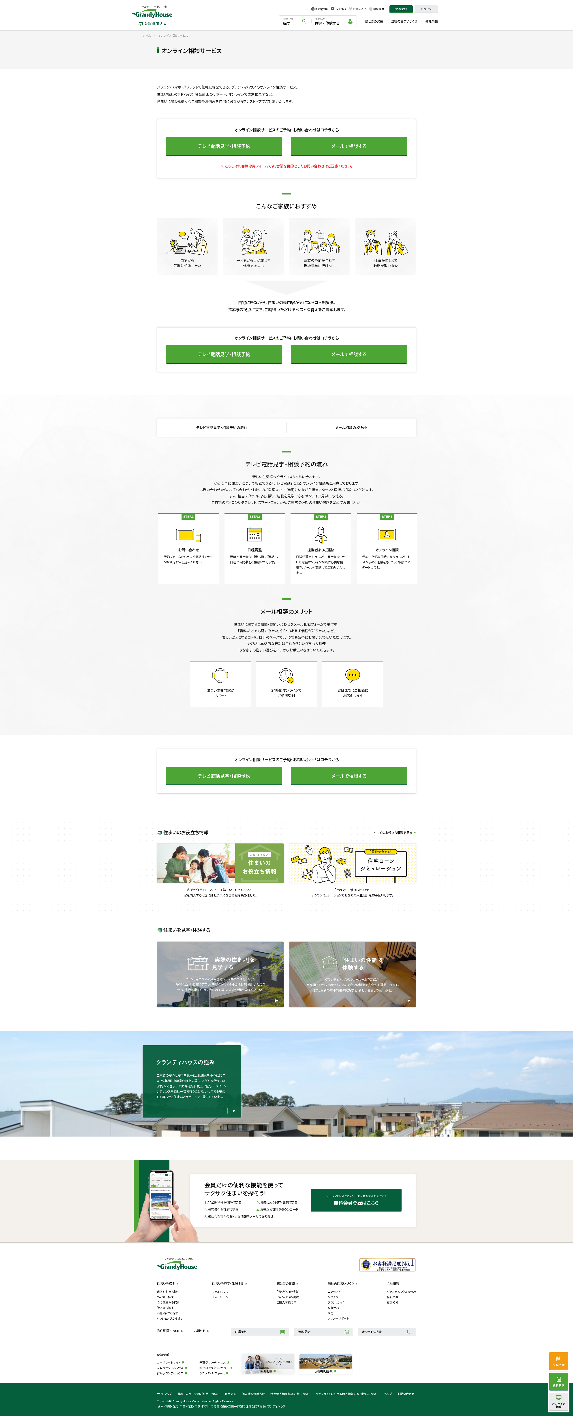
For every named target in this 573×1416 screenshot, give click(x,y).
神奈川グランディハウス (214, 1368)
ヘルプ (388, 1394)
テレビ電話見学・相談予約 (224, 145)
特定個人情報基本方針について (290, 1394)
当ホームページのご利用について (198, 1394)
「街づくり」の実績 (288, 1297)
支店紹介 (392, 1302)
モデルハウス (220, 1291)
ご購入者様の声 (287, 1302)
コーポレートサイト (168, 1362)
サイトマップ (164, 1394)
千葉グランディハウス (212, 1362)
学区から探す (165, 1308)
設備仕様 (333, 1308)
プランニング (336, 1302)
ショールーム (220, 1297)
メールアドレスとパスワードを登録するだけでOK (356, 1200)
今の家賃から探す (168, 1302)
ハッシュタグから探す (170, 1318)
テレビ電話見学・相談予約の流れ (221, 427)
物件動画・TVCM (168, 1330)
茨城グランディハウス (170, 1368)
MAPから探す (165, 1297)
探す (288, 21)
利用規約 (230, 1394)
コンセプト (334, 1291)
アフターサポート (338, 1318)
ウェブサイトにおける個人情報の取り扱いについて (347, 1394)
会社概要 (392, 1297)
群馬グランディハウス (170, 1373)
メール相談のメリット (351, 427)
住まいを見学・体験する (228, 1283)
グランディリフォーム (211, 1373)
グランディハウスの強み (401, 1291)
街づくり (333, 1297)
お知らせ (199, 1330)
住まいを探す (166, 1283)
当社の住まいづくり (404, 21)
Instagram (321, 9)
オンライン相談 (372, 1331)
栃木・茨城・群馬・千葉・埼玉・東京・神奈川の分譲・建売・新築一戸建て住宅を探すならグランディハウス (222, 1406)
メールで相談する (349, 145)
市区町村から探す (168, 1291)
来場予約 (241, 1331)
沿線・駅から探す (167, 1313)
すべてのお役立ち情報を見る (393, 832)
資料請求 (304, 1331)
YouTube (340, 8)
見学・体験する (327, 21)
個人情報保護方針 (253, 1394)
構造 (331, 1313)
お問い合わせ (406, 1394)
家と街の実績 (374, 21)
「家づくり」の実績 (288, 1291)
